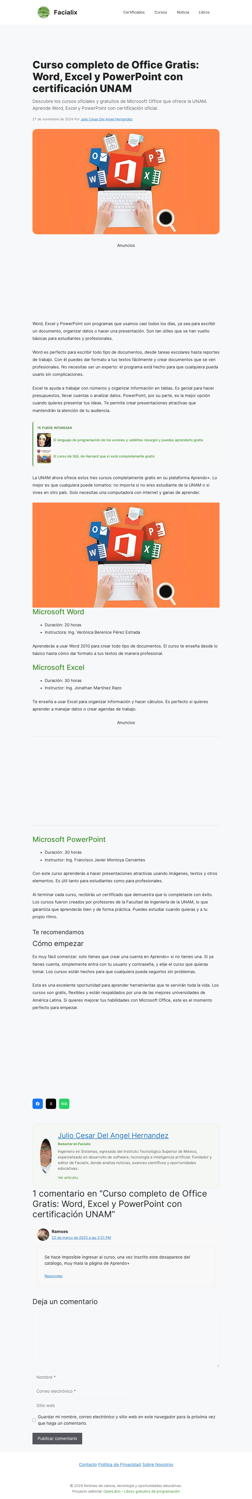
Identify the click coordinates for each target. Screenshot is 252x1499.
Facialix (65, 12)
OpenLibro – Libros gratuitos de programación (141, 1491)
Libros (204, 12)
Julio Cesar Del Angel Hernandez (113, 1135)
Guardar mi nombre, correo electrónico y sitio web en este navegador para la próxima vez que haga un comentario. (126, 1420)
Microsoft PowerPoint (69, 839)
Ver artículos (68, 1177)
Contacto (88, 1464)
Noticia (183, 12)
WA (64, 1103)
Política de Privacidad (119, 1464)
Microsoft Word (58, 611)
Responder (54, 1276)
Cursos (161, 12)
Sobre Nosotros (157, 1464)
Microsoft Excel (58, 667)
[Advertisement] (126, 43)
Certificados (134, 12)
